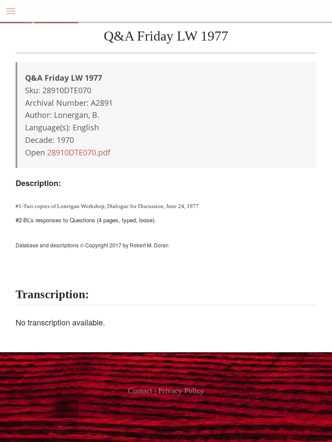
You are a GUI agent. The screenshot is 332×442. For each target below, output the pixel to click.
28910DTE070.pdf (78, 152)
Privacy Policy (181, 390)
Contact (140, 390)
